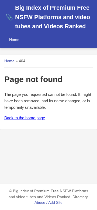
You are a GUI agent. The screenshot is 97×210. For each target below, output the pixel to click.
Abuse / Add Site (48, 203)
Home (14, 39)
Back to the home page (24, 118)
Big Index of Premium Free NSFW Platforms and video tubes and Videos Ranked (47, 17)
